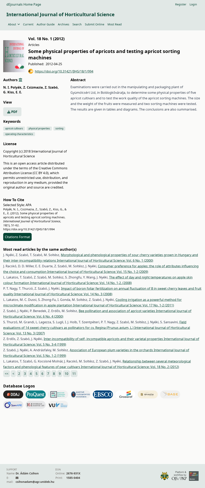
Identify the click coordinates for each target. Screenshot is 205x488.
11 (74, 373)
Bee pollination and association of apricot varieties (117, 311)
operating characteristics (19, 134)
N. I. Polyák (12, 87)
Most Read (115, 24)
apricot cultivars (14, 128)
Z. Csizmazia (33, 87)
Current (28, 24)
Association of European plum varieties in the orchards (112, 350)
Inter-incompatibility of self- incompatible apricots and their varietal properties (104, 339)
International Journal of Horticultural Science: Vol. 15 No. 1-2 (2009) (97, 271)
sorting (59, 128)
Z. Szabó (52, 87)
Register (180, 4)
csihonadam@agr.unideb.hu (35, 482)
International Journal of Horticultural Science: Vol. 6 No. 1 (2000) (105, 260)
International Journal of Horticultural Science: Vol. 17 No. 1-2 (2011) (123, 305)
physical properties (39, 128)
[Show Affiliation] (20, 80)
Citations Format (17, 237)
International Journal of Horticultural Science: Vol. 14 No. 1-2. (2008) (81, 283)
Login (193, 4)
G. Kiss (9, 92)
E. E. (19, 92)
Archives (63, 24)
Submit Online (94, 24)
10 (66, 373)
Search (77, 24)
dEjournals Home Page (23, 4)
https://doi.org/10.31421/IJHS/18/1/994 (64, 71)
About (12, 24)
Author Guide (46, 24)
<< (6, 373)
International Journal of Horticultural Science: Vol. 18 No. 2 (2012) (130, 367)
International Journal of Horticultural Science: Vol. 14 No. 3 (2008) (63, 294)
